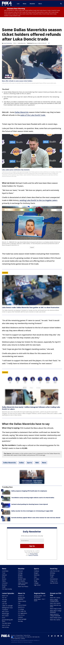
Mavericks (36, 575)
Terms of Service (33, 555)
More (40, 3)
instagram (55, 636)
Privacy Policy (34, 554)
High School (37, 585)
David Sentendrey (8, 43)
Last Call (4, 603)
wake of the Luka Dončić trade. (33, 115)
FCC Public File (22, 611)
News (44, 463)
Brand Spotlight (22, 619)
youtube (58, 636)
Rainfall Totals (22, 579)
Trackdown (5, 609)
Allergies (20, 575)
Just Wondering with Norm (7, 620)
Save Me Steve (54, 583)
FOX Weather (21, 581)
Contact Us (21, 595)
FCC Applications (22, 613)
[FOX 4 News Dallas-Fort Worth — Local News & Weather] (7, 4)
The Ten (4, 597)
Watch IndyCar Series (55, 608)
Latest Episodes (8, 593)
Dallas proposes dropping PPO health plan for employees (29, 491)
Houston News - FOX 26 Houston (39, 596)
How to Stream (22, 605)
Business (4, 585)
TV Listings (21, 609)
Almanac (20, 577)
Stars (35, 577)
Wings (35, 581)
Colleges (36, 583)
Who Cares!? (5, 611)
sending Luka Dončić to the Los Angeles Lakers (38, 200)
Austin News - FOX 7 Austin (39, 599)
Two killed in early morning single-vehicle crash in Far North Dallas (32, 497)
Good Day (53, 569)
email (61, 636)
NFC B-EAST (5, 615)
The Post (4, 599)
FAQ (19, 603)
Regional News (39, 593)
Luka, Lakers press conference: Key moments (16, 170)
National (4, 575)
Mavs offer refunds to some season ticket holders (17, 81)
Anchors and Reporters (21, 598)
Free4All (4, 601)
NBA (37, 463)
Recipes (52, 575)
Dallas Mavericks (22, 43)
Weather (21, 569)
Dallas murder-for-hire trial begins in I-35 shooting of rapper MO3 (32, 511)
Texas (3, 573)
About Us (21, 593)
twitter (51, 636)
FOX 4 (15, 43)
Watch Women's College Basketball (55, 614)
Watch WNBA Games (56, 617)
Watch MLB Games (55, 603)
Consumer (5, 583)
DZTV (3, 617)
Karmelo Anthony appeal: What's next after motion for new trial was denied (35, 517)
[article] (32, 290)
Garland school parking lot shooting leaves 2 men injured (29, 504)
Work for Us (21, 607)
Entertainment (54, 579)
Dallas (21, 463)
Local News (5, 571)
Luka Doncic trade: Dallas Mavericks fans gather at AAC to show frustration (30, 307)
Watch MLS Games (55, 619)
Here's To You (6, 625)
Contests (20, 617)
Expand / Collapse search (61, 3)
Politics (4, 581)
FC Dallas (36, 579)
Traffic (52, 577)
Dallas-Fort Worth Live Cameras (23, 583)
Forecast (20, 571)
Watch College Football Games (54, 600)
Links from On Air (54, 571)
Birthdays (52, 573)
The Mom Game (6, 623)
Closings (20, 573)
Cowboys (36, 571)
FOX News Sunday (7, 589)
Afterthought (5, 613)
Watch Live (5, 595)
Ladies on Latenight (7, 605)
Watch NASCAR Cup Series (55, 605)
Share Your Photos (23, 586)
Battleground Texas (7, 607)
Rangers (36, 573)
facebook (48, 636)
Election (4, 579)
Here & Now (5, 627)
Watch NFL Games (55, 597)
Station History (22, 601)
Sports (29, 463)
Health (4, 587)
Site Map (20, 621)
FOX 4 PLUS (21, 615)
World (3, 577)
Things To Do (53, 581)
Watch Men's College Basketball (55, 611)
